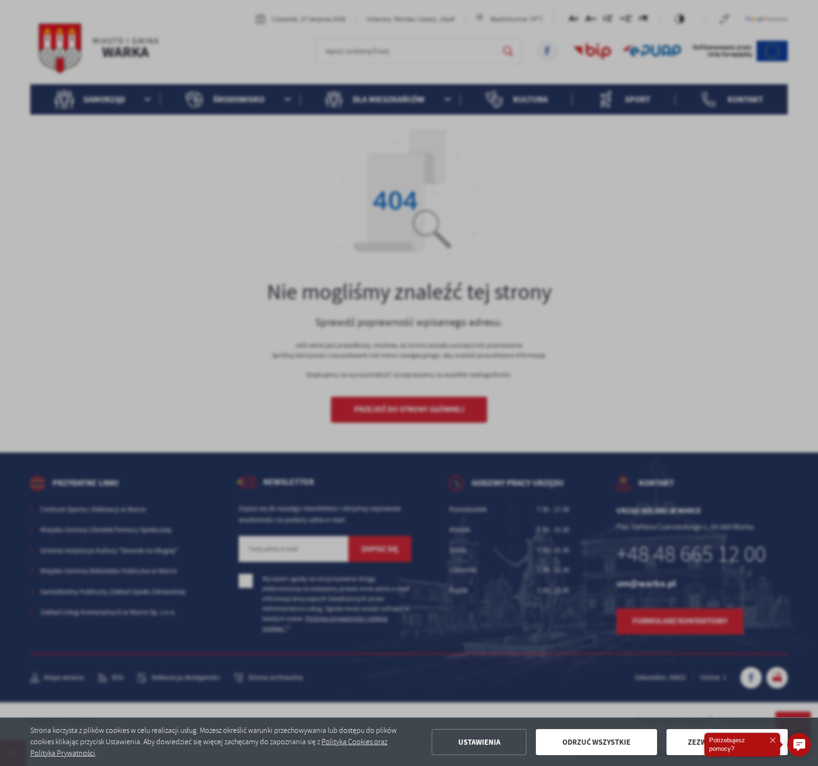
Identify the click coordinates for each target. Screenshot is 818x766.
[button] (799, 745)
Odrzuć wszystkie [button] (596, 742)
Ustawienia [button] (479, 742)
